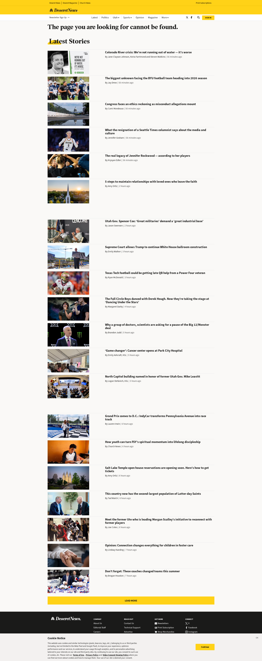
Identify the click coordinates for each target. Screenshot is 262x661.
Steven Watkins (157, 56)
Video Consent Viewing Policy (116, 655)
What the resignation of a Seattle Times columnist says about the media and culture (155, 131)
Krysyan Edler (114, 160)
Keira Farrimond (138, 56)
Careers (97, 632)
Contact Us (129, 623)
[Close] (257, 638)
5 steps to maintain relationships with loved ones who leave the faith (151, 182)
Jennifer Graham (116, 137)
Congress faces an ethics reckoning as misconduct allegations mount (150, 104)
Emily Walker (114, 251)
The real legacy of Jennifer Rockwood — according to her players (147, 156)
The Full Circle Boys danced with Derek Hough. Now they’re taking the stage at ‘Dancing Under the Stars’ (157, 300)
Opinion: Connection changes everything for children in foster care (149, 545)
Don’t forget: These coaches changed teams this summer (142, 571)
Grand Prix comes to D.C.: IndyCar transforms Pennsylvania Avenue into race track (155, 417)
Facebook (192, 627)
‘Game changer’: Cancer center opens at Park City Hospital (143, 351)
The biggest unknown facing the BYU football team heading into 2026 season (156, 78)
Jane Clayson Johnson (118, 56)
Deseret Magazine (70, 3)
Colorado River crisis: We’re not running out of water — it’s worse (148, 52)
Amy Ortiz (112, 186)
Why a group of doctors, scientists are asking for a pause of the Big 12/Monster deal (157, 326)
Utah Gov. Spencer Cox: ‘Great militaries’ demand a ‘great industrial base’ (154, 221)
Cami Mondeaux (116, 108)
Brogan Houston (115, 575)
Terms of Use (78, 655)
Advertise (128, 632)
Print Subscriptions (203, 3)
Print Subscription (166, 627)
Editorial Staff (100, 627)
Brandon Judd (114, 332)
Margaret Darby (115, 306)
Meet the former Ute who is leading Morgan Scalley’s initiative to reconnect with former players (158, 521)
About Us (98, 623)
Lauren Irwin (114, 423)
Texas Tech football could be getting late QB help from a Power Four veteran (155, 273)
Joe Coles (112, 527)
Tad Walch (113, 498)
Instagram (193, 632)
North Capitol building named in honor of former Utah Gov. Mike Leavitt (152, 376)
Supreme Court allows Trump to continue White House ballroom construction (156, 247)
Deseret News (54, 3)
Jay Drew (112, 82)
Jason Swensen (115, 225)
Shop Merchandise (166, 632)
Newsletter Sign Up (58, 17)
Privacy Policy (92, 655)
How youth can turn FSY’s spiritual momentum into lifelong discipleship (152, 442)
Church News (85, 3)
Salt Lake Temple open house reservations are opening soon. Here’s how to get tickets (157, 469)
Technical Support (132, 627)
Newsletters (163, 623)
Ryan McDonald (115, 277)
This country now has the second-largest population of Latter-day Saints (153, 494)
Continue (205, 647)
